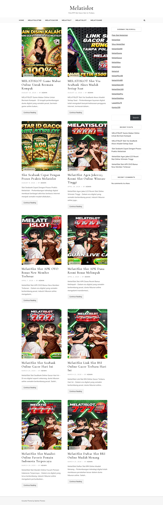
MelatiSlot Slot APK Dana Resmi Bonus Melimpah (86, 270)
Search (136, 117)
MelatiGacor (51, 20)
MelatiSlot (81, 20)
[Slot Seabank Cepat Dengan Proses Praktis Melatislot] (41, 146)
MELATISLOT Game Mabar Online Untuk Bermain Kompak (41, 84)
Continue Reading (30, 112)
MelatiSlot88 (34, 20)
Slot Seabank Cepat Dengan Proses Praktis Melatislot (41, 177)
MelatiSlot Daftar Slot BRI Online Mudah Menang (87, 455)
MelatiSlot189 (118, 85)
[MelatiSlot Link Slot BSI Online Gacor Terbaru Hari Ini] (87, 334)
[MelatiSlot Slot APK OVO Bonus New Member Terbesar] (41, 240)
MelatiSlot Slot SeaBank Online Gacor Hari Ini (39, 364)
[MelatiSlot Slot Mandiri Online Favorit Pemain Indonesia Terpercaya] (41, 425)
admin (44, 92)
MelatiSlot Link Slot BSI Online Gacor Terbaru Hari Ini (87, 366)
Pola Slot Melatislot (120, 35)
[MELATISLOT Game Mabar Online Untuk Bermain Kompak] (41, 52)
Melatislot (81, 7)
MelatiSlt (67, 20)
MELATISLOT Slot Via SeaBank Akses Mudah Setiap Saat (84, 84)
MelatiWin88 (117, 80)
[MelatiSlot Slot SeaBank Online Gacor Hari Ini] (41, 334)
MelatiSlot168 (118, 89)
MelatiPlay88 (117, 76)
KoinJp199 (116, 107)
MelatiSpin (116, 67)
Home (21, 20)
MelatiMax (116, 62)
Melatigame (96, 20)
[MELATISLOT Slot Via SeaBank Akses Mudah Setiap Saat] (87, 52)
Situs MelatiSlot (118, 44)
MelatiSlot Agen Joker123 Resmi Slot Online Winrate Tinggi (86, 178)
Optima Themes (39, 501)
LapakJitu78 (117, 103)
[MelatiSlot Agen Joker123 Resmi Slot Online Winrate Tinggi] (87, 146)
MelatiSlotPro (117, 94)
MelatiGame (117, 53)
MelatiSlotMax (118, 98)
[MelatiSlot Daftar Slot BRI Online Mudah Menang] (87, 425)
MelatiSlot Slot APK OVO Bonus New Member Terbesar (40, 272)
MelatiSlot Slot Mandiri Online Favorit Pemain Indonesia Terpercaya (38, 457)
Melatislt (115, 71)
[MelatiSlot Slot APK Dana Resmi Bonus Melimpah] (87, 240)
